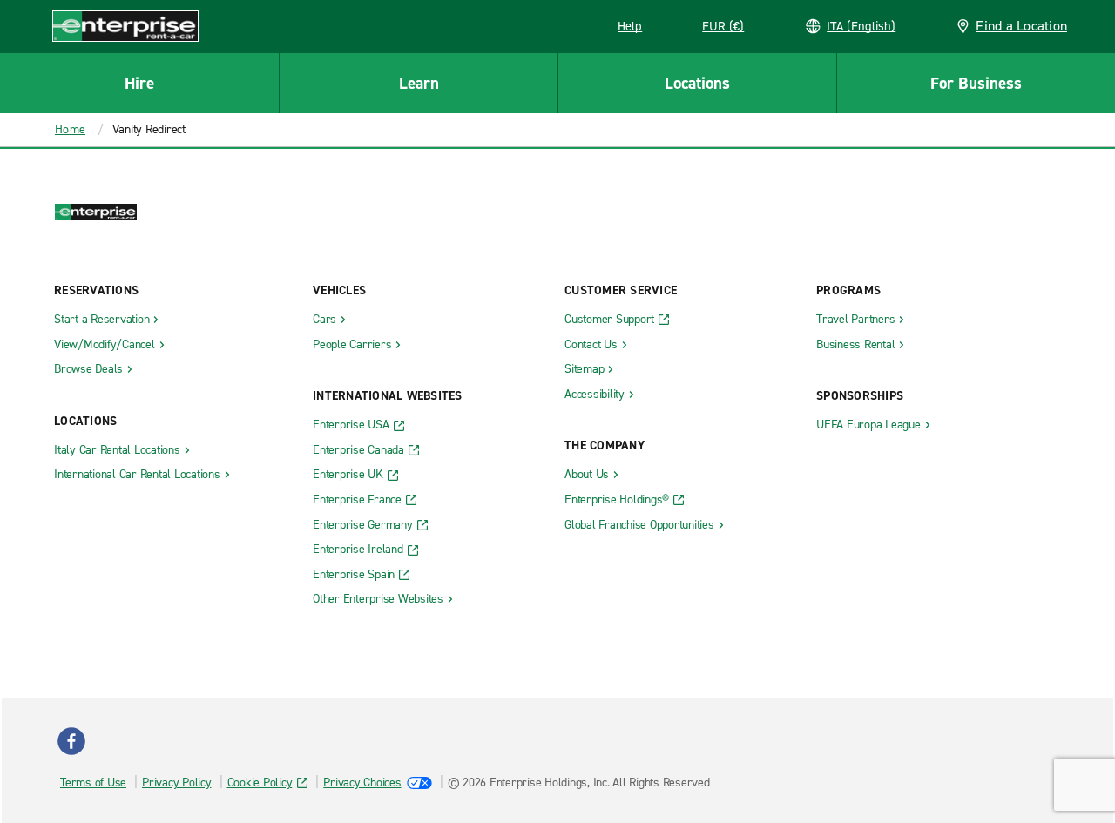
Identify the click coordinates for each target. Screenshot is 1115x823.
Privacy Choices (362, 782)
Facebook (71, 741)
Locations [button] (697, 83)
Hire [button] (139, 83)
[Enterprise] (125, 25)
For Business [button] (976, 83)
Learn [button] (419, 83)
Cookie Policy (260, 782)
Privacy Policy (177, 782)
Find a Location (1021, 26)
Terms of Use (93, 782)
